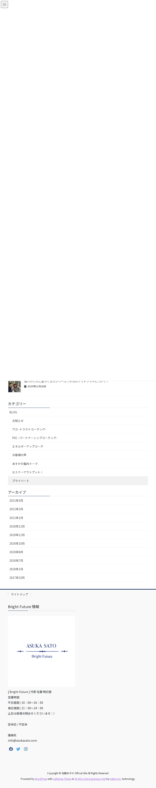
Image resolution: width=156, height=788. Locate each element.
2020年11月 (17, 535)
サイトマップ (19, 594)
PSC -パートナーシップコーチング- (34, 438)
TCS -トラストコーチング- (29, 429)
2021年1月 (16, 518)
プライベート (20, 481)
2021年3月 (16, 500)
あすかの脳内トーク (25, 464)
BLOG (13, 412)
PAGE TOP (148, 760)
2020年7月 (16, 560)
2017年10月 (17, 578)
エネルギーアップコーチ (27, 446)
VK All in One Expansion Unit (90, 778)
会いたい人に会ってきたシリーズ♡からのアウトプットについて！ (66, 381)
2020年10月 (17, 543)
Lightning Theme (62, 778)
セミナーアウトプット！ (27, 472)
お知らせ (18, 421)
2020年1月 (16, 569)
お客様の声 (19, 455)
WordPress (41, 778)
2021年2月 (16, 509)
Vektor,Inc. (115, 778)
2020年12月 (17, 526)
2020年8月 (16, 552)
